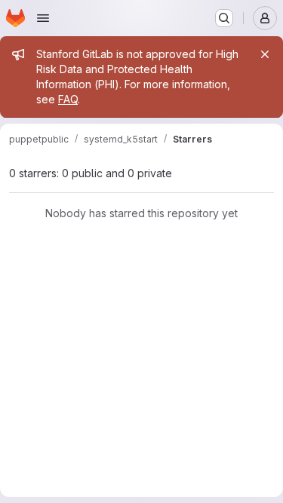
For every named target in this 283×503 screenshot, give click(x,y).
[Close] (265, 54)
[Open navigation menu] (43, 18)
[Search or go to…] (224, 18)
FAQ (68, 99)
